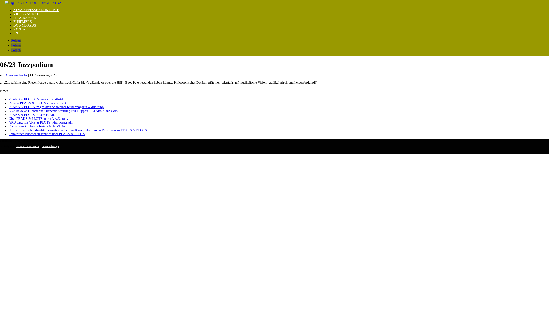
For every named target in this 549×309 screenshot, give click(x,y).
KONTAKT (21, 29)
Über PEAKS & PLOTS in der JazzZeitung (38, 118)
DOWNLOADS (24, 25)
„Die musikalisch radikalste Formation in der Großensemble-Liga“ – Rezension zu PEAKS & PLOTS (78, 130)
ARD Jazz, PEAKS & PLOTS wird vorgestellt (40, 122)
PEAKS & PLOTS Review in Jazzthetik (36, 99)
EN (15, 33)
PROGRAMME (24, 18)
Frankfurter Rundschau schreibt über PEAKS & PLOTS (47, 134)
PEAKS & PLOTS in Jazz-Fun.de (32, 115)
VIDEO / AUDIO (25, 14)
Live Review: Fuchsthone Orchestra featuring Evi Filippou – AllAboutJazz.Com (63, 111)
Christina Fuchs (16, 75)
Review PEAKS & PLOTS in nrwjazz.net (37, 103)
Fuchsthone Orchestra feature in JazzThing (37, 126)
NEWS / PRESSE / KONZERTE (36, 10)
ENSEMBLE (22, 21)
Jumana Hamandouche (27, 146)
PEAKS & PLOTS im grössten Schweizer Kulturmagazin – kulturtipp (56, 107)
